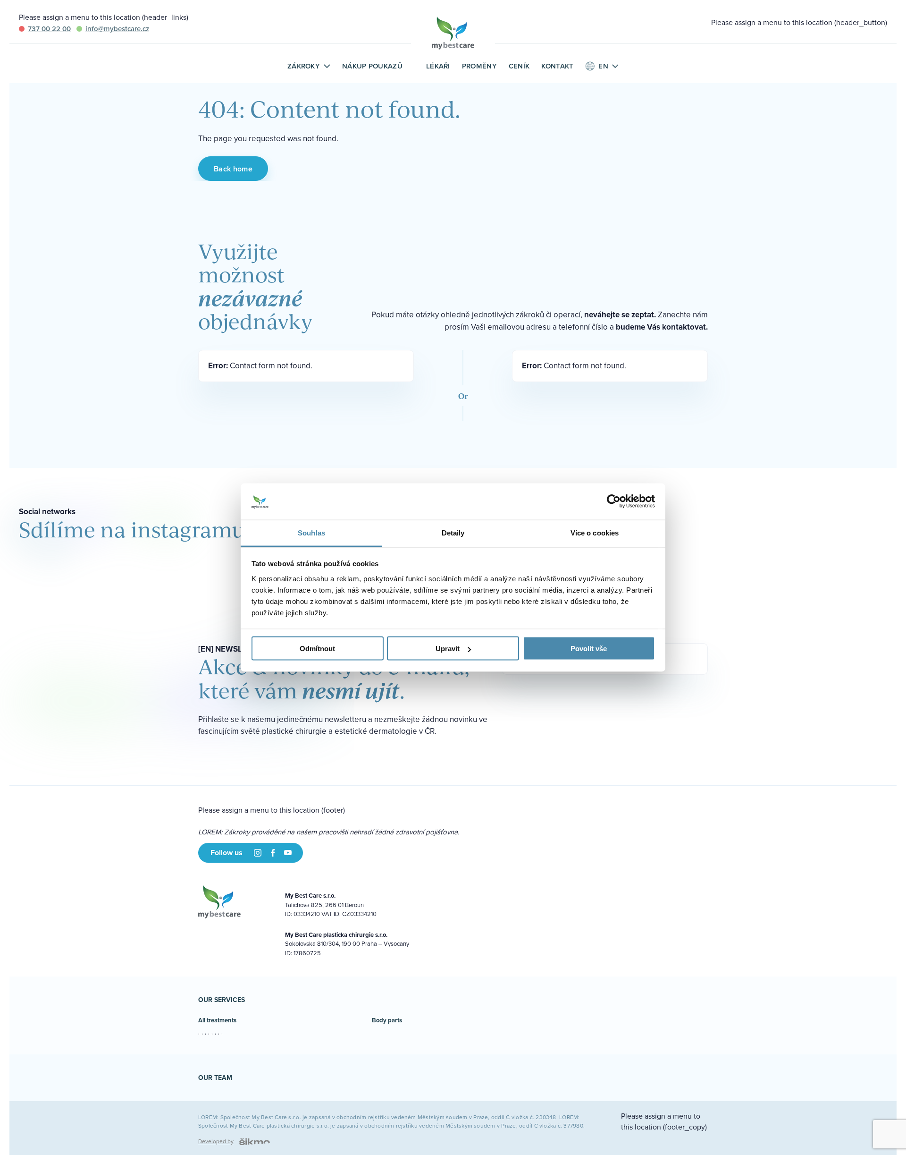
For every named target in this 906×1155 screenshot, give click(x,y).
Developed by (216, 1141)
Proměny (479, 66)
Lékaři (438, 66)
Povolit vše (588, 649)
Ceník (519, 66)
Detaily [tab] (453, 532)
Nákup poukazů (372, 66)
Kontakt (557, 66)
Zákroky (303, 66)
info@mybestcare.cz (117, 28)
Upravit (448, 649)
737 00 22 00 (49, 28)
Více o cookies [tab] (594, 532)
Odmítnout (317, 649)
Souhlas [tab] (311, 532)
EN (603, 66)
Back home (233, 168)
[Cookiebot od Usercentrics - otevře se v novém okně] (613, 501)
